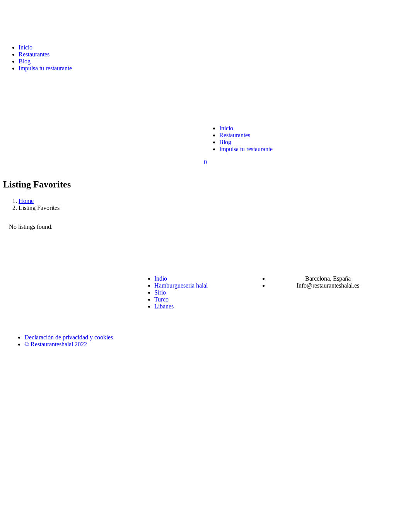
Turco (161, 299)
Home (26, 201)
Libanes (164, 306)
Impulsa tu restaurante (45, 68)
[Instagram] (39, 278)
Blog (25, 61)
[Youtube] (81, 278)
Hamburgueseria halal (181, 285)
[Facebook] (18, 278)
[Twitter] (60, 278)
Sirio (160, 292)
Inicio (25, 47)
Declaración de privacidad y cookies (68, 337)
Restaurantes (34, 54)
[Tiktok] (102, 278)
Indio (160, 278)
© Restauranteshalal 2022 (55, 344)
